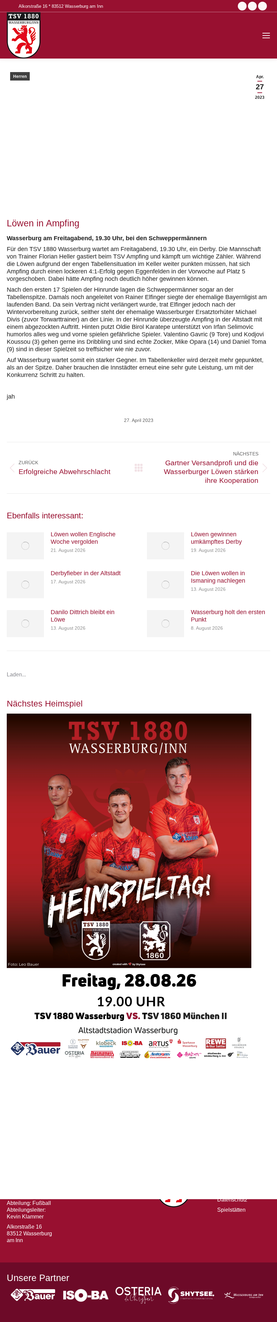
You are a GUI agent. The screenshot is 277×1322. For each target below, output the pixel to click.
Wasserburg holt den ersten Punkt (228, 616)
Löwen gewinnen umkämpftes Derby (216, 538)
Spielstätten (231, 1210)
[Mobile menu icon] (266, 35)
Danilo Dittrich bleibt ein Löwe (83, 616)
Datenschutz (232, 1200)
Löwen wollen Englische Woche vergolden (83, 538)
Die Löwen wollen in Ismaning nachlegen (218, 577)
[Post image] (25, 545)
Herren (20, 76)
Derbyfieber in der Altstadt (86, 573)
